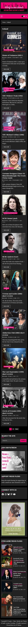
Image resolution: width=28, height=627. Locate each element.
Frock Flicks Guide (8, 168)
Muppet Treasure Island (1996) (19, 550)
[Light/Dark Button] (22, 16)
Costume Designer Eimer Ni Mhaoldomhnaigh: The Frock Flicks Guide (14, 175)
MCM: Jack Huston (19, 599)
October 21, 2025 (18, 57)
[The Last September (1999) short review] (14, 358)
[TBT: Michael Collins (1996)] (14, 121)
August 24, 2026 (19, 601)
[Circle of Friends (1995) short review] (14, 397)
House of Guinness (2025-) (12, 55)
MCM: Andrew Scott (10, 257)
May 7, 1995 (12, 415)
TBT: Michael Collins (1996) (13, 135)
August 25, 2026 (19, 589)
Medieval (6, 288)
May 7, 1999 (13, 376)
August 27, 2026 (19, 566)
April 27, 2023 (13, 137)
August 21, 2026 (19, 615)
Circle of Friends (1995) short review (11, 412)
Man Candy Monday (9, 251)
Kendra (5, 98)
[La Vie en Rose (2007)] (7, 586)
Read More (6, 69)
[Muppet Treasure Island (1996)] (7, 550)
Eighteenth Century (8, 327)
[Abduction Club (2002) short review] (14, 319)
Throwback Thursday (9, 88)
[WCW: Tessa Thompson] (7, 574)
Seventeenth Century (18, 558)
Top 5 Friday (16, 607)
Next (16, 429)
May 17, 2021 (13, 259)
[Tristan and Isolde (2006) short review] (14, 280)
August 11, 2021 (18, 220)
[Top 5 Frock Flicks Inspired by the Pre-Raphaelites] (7, 611)
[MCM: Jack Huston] (7, 598)
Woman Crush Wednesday (10, 213)
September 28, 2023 (14, 98)
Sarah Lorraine (8, 57)
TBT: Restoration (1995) (18, 563)
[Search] (26, 16)
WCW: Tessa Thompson (17, 574)
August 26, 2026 (19, 577)
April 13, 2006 (13, 298)
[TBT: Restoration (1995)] (7, 562)
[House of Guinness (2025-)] (14, 42)
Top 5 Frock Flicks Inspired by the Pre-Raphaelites (19, 611)
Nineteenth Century (9, 50)
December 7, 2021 (18, 180)
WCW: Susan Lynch (9, 218)
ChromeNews (10, 625)
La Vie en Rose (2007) (17, 586)
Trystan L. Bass (8, 180)
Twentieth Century (8, 90)
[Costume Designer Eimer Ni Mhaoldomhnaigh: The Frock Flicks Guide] (14, 160)
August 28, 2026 (19, 553)
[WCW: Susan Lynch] (14, 205)
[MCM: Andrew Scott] (14, 243)
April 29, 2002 (13, 337)
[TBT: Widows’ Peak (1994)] (14, 82)
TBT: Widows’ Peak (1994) (12, 96)
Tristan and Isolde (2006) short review (12, 295)
